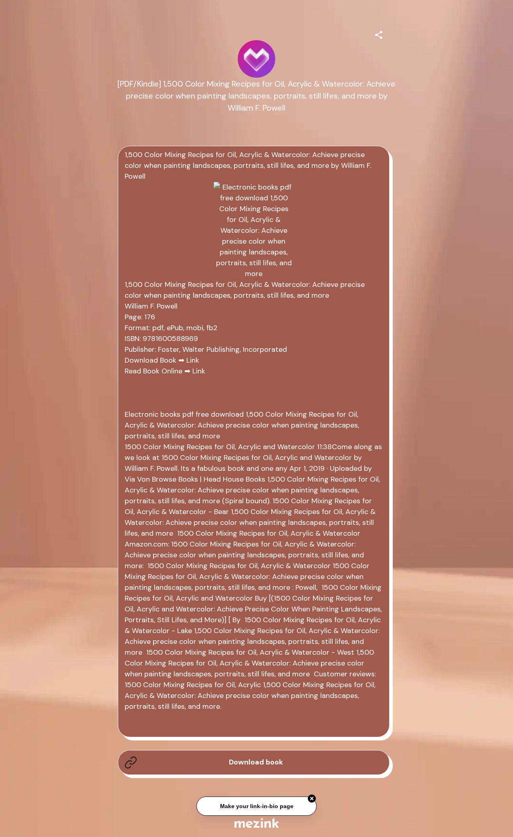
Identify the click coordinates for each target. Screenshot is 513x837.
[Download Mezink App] (256, 823)
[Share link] (379, 34)
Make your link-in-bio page (256, 805)
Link (192, 360)
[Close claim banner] (312, 798)
